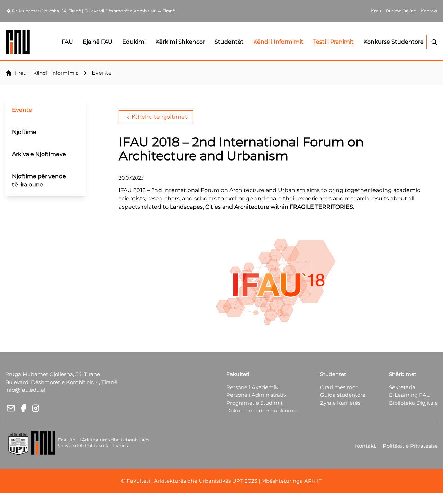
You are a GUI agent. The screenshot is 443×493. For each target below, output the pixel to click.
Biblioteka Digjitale (413, 403)
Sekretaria (402, 387)
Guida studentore (342, 395)
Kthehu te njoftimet (159, 116)
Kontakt (365, 445)
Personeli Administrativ (256, 395)
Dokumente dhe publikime (261, 410)
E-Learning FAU (410, 395)
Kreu (20, 73)
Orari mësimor (339, 387)
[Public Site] (18, 42)
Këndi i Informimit (55, 73)
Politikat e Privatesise (410, 445)
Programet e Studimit (254, 403)
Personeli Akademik (252, 387)
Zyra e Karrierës (340, 403)
